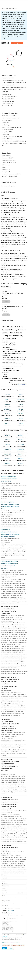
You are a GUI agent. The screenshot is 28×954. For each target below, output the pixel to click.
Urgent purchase (12, 918)
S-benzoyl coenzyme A (20, 455)
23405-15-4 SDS (22, 384)
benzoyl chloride (7, 400)
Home (2, 8)
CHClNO (7, 450)
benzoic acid (20, 395)
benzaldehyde (7, 424)
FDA (22, 915)
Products (8, 8)
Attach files (5, 936)
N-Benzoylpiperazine (7, 464)
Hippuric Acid (7, 440)
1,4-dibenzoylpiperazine (21, 459)
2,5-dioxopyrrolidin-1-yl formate (8, 419)
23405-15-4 (9, 94)
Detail (6, 301)
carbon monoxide (20, 400)
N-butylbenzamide (7, 445)
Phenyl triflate (7, 405)
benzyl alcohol (20, 424)
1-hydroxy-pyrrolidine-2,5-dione (8, 395)
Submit (4, 948)
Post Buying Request (17, 43)
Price (4, 918)
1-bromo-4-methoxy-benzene (8, 414)
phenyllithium (20, 410)
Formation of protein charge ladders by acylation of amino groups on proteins (9, 479)
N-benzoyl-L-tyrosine (20, 436)
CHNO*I (7, 455)
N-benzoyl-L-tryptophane (21, 440)
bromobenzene (20, 405)
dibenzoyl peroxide (20, 419)
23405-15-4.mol (10, 105)
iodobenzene (20, 414)
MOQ (11, 915)
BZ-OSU (11, 78)
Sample (4, 915)
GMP (17, 915)
